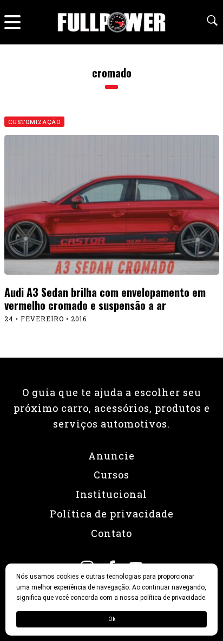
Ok (111, 619)
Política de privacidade (112, 513)
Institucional (111, 494)
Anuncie (111, 455)
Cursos (111, 474)
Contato (111, 533)
